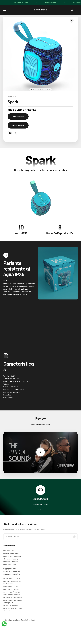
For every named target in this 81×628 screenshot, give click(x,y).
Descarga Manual (18, 125)
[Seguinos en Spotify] (10, 133)
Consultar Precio (18, 116)
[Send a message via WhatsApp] (4, 623)
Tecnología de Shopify (28, 620)
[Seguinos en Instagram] (15, 133)
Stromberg (12, 96)
